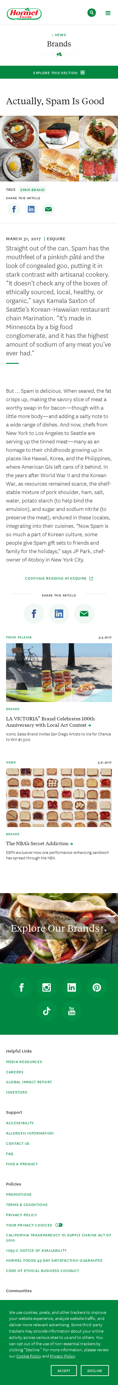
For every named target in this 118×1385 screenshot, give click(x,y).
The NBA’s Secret (38, 843)
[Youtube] (71, 1011)
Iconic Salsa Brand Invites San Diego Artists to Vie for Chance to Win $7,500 (58, 736)
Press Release (19, 636)
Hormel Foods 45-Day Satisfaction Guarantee (54, 1260)
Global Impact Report (29, 1081)
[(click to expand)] (108, 14)
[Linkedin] (31, 209)
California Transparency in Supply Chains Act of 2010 (58, 1237)
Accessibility (20, 1122)
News (11, 762)
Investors (16, 1092)
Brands (13, 708)
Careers (15, 1072)
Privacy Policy (21, 1214)
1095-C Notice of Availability (36, 1250)
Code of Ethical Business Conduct (42, 1270)
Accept (63, 1370)
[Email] (48, 209)
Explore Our (56, 928)
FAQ (10, 1153)
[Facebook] (14, 209)
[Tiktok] (46, 1011)
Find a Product (22, 1163)
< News (59, 35)
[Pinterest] (97, 987)
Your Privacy (30, 1225)
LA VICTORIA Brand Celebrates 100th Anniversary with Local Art (50, 721)
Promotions (19, 1194)
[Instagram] (46, 987)
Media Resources (24, 1061)
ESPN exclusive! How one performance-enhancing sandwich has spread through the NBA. (57, 854)
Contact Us (18, 1143)
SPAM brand (32, 189)
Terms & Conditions (27, 1204)
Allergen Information (30, 1133)
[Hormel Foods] (24, 14)
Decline (94, 1370)
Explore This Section (55, 72)
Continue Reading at (56, 578)
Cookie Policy (28, 1355)
